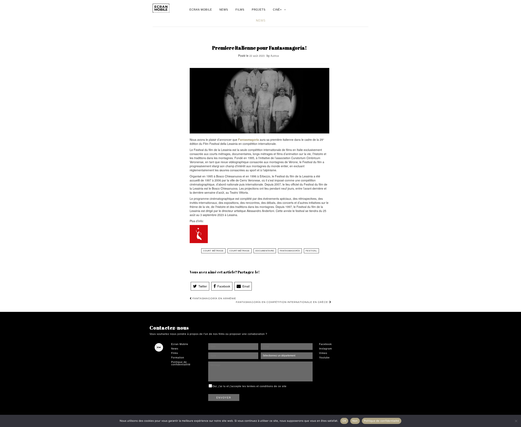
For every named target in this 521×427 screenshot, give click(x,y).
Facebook (325, 344)
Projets (259, 9)
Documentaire (264, 251)
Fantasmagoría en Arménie (214, 298)
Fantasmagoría (249, 140)
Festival (311, 251)
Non (355, 420)
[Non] (516, 421)
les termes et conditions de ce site (264, 386)
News (223, 9)
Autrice (274, 56)
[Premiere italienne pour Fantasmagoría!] (259, 101)
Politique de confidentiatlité (180, 363)
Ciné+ (277, 9)
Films (239, 9)
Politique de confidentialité (381, 420)
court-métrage (239, 251)
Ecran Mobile (200, 9)
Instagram (325, 348)
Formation (177, 357)
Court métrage (213, 251)
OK (344, 420)
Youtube (324, 357)
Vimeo (323, 353)
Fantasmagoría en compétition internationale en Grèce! (282, 302)
